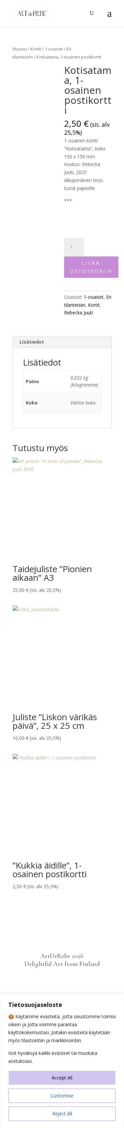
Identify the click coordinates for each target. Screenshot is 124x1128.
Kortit (35, 49)
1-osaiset (54, 49)
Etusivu (20, 49)
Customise (62, 1095)
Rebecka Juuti (78, 312)
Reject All (62, 1113)
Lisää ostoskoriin (91, 267)
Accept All (62, 1077)
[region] (62, 1061)
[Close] (117, 999)
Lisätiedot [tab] (32, 342)
